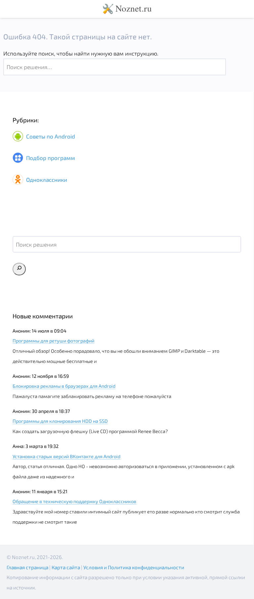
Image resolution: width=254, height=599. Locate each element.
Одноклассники (46, 179)
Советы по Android (50, 136)
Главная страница (27, 567)
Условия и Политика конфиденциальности (133, 567)
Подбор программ (50, 158)
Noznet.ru (133, 8)
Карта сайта (66, 567)
